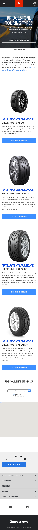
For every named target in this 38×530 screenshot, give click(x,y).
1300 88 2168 (11, 459)
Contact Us (6, 486)
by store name (19, 396)
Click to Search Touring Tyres (19, 40)
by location (18, 394)
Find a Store (14, 464)
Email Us (29, 459)
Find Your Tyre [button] (34, 3)
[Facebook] (18, 49)
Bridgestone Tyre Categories (12, 475)
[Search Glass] (29, 390)
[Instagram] (27, 507)
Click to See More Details (19, 141)
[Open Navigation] (4, 3)
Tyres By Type (6, 480)
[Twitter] (21, 49)
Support (5, 491)
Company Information (10, 496)
